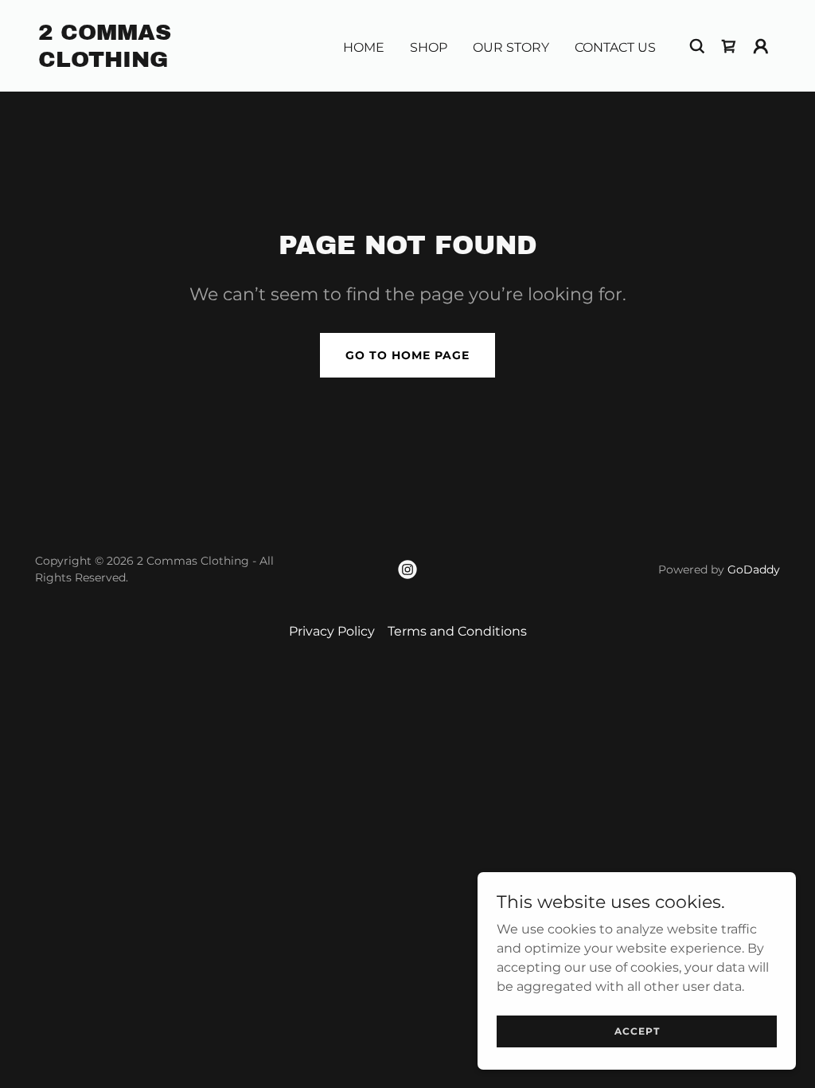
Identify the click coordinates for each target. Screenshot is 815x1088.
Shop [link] (428, 47)
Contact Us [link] (615, 47)
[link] (141, 62)
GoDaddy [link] (753, 569)
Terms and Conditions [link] (457, 631)
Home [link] (363, 47)
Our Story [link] (511, 47)
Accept (637, 1031)
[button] (761, 46)
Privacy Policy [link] (332, 631)
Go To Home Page (407, 355)
